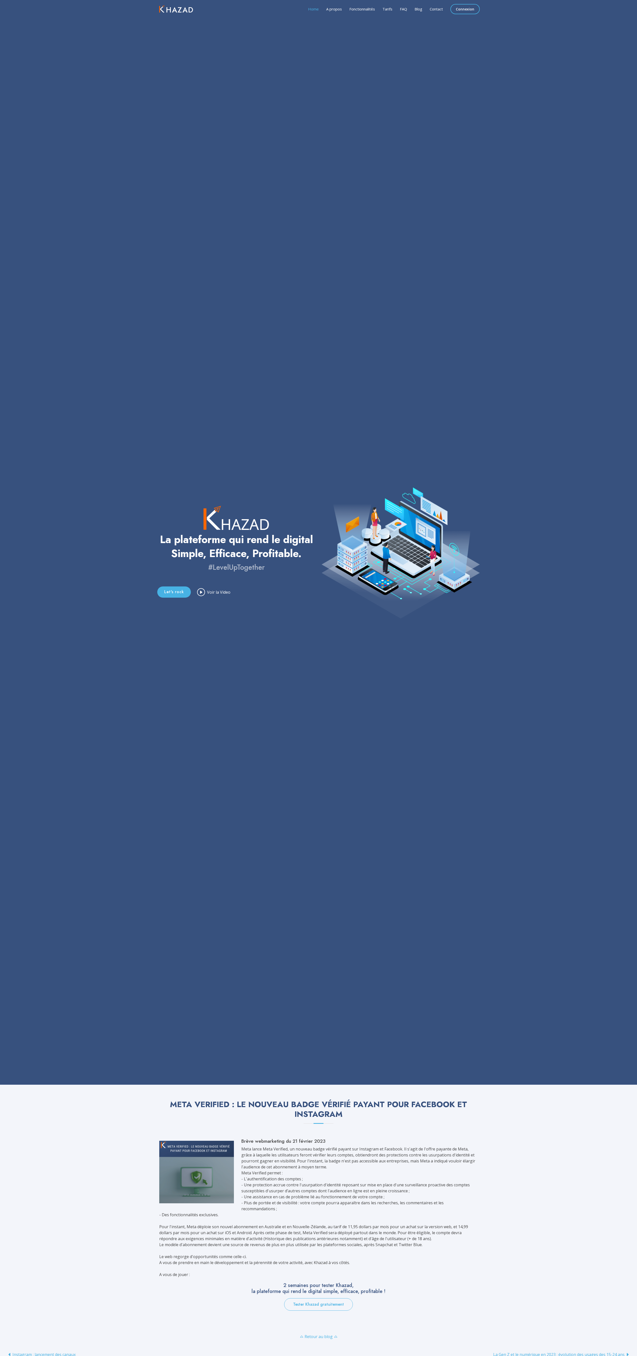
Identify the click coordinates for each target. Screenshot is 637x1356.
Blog (418, 8)
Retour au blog (319, 1336)
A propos (334, 8)
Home (313, 8)
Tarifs (387, 8)
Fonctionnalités (362, 8)
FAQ (403, 8)
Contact (436, 8)
